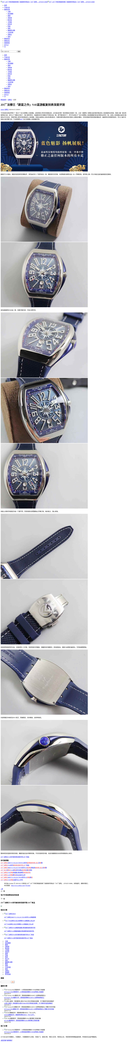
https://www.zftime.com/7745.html (20, 885)
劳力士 (7, 958)
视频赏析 (7, 43)
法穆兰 (10, 34)
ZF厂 (21, 119)
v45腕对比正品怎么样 (13, 875)
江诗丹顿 (10, 32)
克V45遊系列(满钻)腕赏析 (16, 870)
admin (2, 109)
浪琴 (6, 953)
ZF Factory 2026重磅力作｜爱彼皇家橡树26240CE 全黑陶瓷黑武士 (24, 997)
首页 (5, 5)
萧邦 (6, 964)
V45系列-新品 (15, 865)
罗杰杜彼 (8, 974)
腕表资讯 (7, 38)
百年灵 (10, 24)
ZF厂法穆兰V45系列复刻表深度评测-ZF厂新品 (15, 857)
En (5, 46)
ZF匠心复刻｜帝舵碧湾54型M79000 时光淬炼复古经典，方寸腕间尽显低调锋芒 (28, 1003)
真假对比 (7, 41)
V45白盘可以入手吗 (12, 880)
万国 (9, 11)
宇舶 (6, 955)
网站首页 (3, 99)
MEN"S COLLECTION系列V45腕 (17, 877)
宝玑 (9, 36)
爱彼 (9, 15)
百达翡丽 (10, 13)
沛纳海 (10, 18)
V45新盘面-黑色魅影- (16, 872)
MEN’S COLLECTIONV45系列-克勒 (22, 863)
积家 (9, 26)
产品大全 (7, 7)
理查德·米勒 (11, 30)
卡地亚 (10, 22)
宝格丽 (7, 972)
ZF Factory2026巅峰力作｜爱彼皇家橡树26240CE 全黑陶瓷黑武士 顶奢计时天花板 (29, 1009)
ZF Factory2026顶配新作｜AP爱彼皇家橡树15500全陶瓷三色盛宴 (24, 992)
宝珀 (6, 965)
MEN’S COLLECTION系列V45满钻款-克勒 (24, 867)
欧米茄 (10, 20)
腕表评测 (7, 9)
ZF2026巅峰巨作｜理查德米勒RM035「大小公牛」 (19, 1015)
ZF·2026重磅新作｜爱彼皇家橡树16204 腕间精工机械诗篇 (21, 1020)
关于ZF (6, 45)
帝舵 (9, 28)
